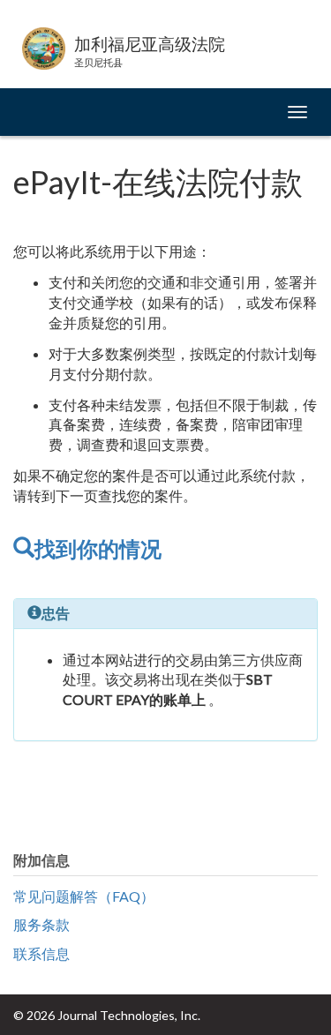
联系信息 (41, 953)
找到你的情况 (98, 548)
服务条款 (41, 924)
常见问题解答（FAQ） (83, 896)
